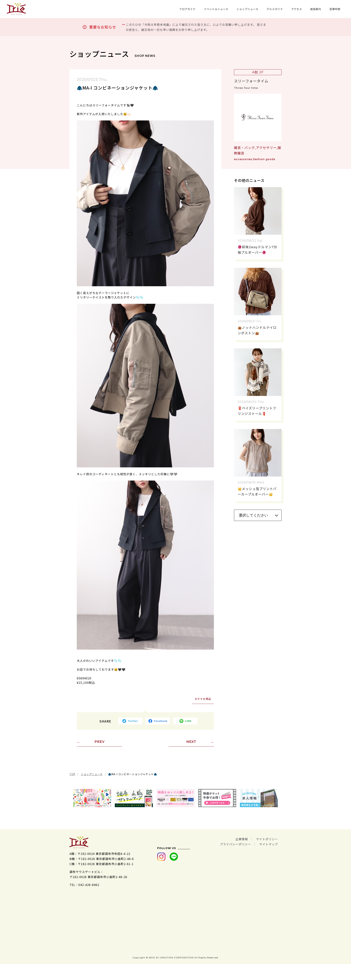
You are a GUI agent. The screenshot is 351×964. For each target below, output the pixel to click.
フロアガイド (187, 9)
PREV (100, 742)
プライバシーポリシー (235, 844)
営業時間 (334, 9)
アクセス (296, 9)
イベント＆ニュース (216, 9)
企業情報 (241, 839)
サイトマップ (268, 844)
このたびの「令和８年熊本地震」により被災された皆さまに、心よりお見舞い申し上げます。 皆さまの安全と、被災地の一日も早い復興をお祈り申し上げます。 (196, 27)
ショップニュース (247, 9)
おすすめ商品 (203, 699)
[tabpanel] (92, 798)
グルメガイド (275, 9)
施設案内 (315, 9)
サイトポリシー (267, 839)
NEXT (191, 742)
